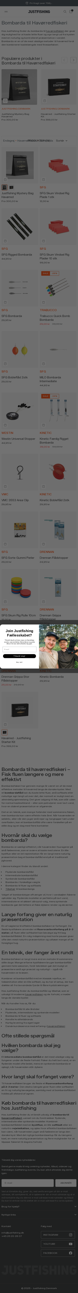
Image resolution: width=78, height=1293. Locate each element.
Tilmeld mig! (19, 656)
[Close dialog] (75, 627)
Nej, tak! (19, 662)
